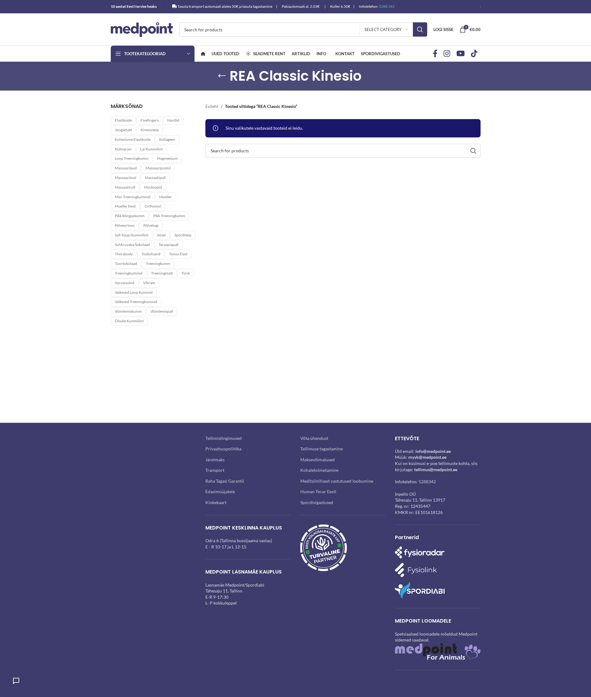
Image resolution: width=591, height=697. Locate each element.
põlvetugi (151, 225)
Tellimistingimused (223, 438)
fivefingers (150, 120)
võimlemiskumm (128, 311)
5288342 (427, 481)
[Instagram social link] (447, 54)
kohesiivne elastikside (132, 139)
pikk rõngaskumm (130, 215)
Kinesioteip (150, 129)
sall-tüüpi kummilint (131, 235)
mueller (165, 196)
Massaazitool (125, 177)
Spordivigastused (316, 502)
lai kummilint (151, 149)
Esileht (211, 106)
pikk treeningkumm (169, 215)
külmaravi (123, 149)
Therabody (124, 254)
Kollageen (167, 139)
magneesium (167, 158)
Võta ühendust (314, 438)
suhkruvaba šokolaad (132, 244)
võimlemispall (161, 311)
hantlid (173, 120)
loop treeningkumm (131, 158)
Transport (214, 470)
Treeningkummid (128, 273)
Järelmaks (215, 459)
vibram (149, 282)
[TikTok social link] (474, 54)
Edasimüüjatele (220, 491)
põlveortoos (125, 225)
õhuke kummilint (129, 321)
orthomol (153, 206)
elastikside (123, 120)
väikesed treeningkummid (136, 301)
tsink (185, 273)
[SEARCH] (420, 29)
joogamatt (123, 129)
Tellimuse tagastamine (321, 448)
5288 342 (387, 6)
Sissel (161, 235)
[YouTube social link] (460, 54)
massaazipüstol (158, 168)
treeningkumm (158, 263)
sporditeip (182, 235)
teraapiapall (168, 244)
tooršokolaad (126, 263)
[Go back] (222, 76)
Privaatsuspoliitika (223, 448)
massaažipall (155, 177)
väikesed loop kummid (134, 292)
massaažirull (125, 187)
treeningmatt (162, 273)
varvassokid (124, 282)
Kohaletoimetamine (319, 470)
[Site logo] (142, 29)
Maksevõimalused (317, 459)
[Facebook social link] (435, 54)
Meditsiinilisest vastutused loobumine (336, 481)
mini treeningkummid (132, 196)
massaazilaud (126, 168)
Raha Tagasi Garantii (224, 481)
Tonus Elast (178, 254)
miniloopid (153, 187)
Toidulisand (150, 254)
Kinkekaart (215, 502)
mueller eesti (125, 206)
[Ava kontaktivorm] (16, 681)
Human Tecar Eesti (318, 491)
